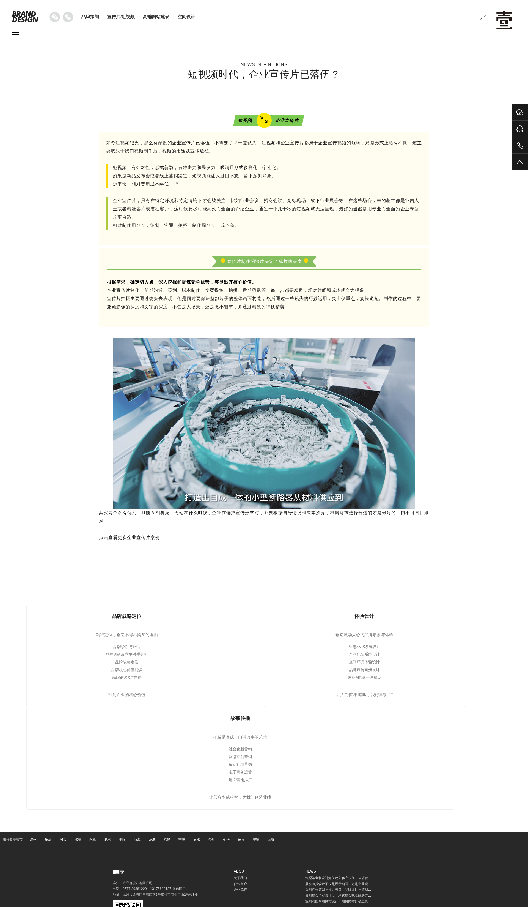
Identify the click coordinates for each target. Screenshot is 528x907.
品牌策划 (90, 16)
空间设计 (186, 16)
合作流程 (240, 890)
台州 (211, 839)
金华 (226, 839)
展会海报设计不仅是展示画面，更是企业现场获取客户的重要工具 (353, 884)
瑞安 (78, 839)
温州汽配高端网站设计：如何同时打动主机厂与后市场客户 (348, 901)
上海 (271, 839)
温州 (33, 839)
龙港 (152, 839)
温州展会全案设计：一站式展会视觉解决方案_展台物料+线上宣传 (353, 895)
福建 (167, 839)
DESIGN (25, 17)
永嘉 (92, 839)
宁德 (256, 839)
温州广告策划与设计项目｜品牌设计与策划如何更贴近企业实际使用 (354, 890)
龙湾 (107, 839)
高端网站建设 (156, 16)
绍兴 (241, 839)
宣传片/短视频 (121, 16)
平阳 (122, 839)
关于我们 (240, 878)
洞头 (63, 839)
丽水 (196, 839)
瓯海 (137, 839)
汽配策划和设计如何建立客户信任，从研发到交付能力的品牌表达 (353, 878)
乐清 (48, 839)
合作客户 (240, 884)
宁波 (181, 839)
